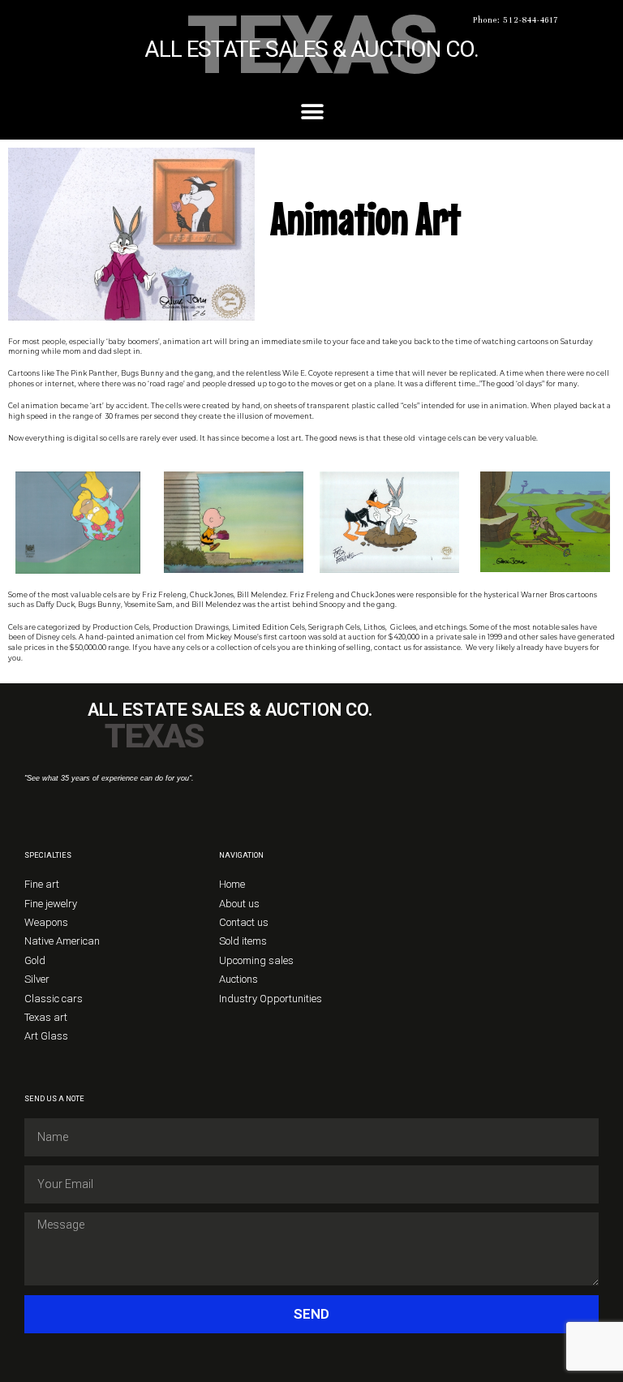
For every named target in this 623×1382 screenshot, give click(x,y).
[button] (312, 112)
